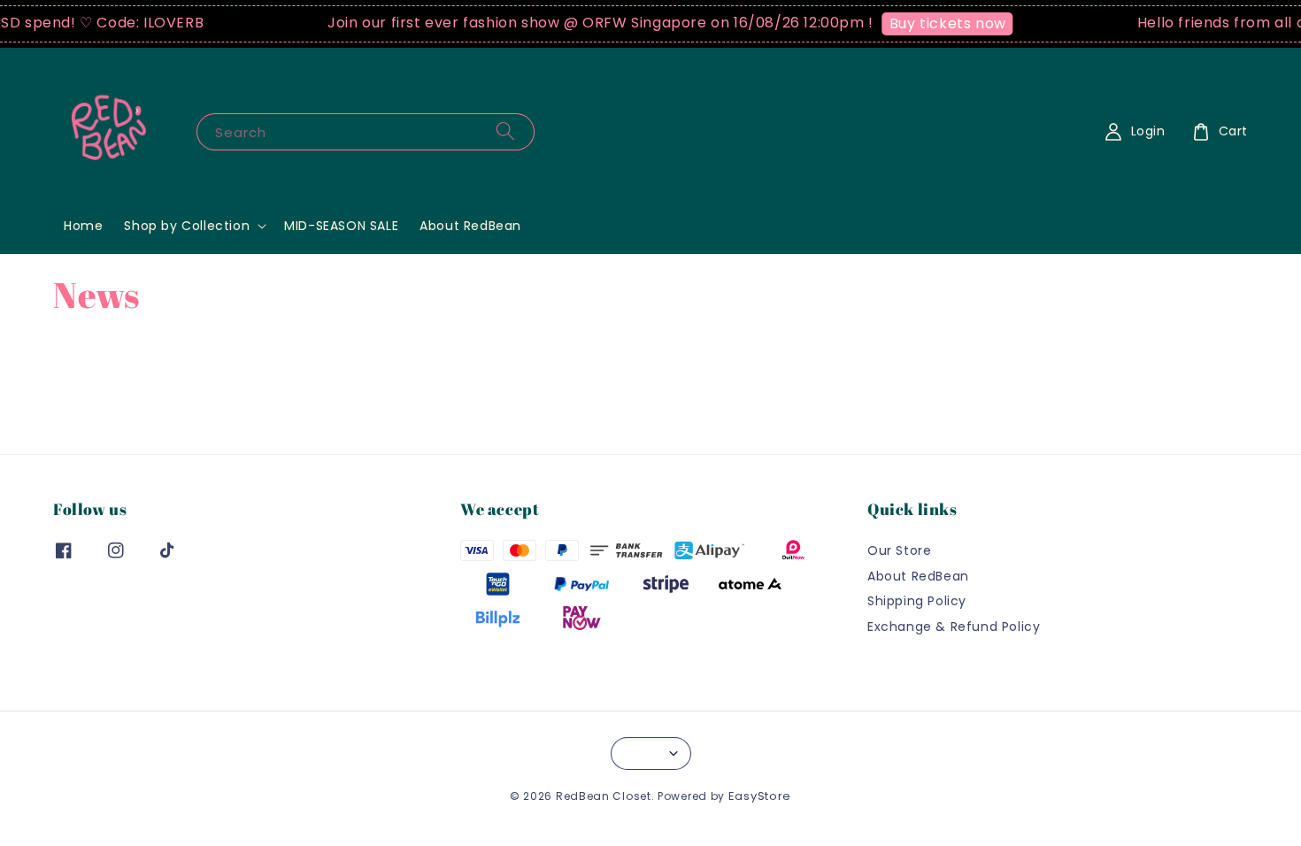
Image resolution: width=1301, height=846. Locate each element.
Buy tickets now (940, 23)
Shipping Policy (916, 601)
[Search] (505, 131)
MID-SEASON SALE (341, 226)
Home (83, 226)
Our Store (899, 550)
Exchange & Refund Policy (953, 626)
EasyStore (759, 796)
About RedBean (470, 226)
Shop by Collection (187, 226)
